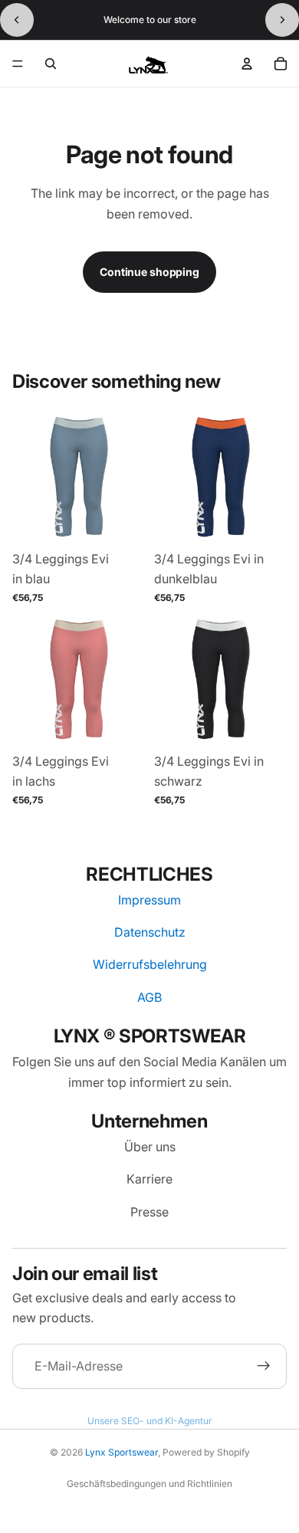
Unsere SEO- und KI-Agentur (149, 1420)
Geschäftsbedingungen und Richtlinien (149, 1483)
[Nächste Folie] (282, 20)
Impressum (149, 900)
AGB (149, 997)
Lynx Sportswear (121, 1452)
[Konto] (247, 63)
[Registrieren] (264, 1367)
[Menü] (17, 63)
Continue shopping (149, 271)
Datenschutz (150, 932)
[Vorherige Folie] (17, 20)
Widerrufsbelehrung (150, 964)
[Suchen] (50, 63)
